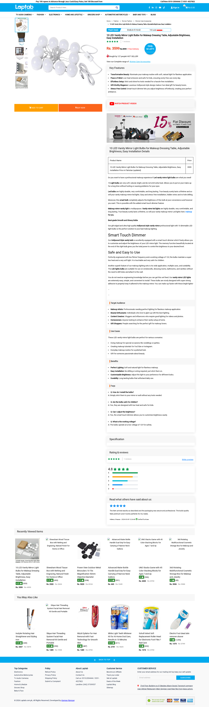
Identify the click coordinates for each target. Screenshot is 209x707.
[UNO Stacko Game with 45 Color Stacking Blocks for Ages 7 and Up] (150, 563)
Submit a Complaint (53, 681)
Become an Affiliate (114, 672)
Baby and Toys (139, 15)
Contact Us (80, 675)
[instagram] (156, 8)
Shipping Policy (51, 678)
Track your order (113, 675)
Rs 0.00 (191, 7)
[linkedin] (153, 8)
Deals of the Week (113, 681)
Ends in (130, 30)
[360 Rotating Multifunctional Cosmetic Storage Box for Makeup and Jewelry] (181, 563)
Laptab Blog (111, 684)
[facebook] (149, 8)
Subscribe (185, 678)
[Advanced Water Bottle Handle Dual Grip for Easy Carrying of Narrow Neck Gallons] (119, 563)
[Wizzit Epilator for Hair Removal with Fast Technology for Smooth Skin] (89, 629)
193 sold (153, 30)
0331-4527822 (189, 1)
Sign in (176, 7)
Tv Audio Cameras (21, 678)
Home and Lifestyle (74, 15)
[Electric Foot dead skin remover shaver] (181, 629)
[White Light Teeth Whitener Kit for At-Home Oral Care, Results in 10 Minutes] (119, 629)
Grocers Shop (94, 15)
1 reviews (126, 41)
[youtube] (160, 8)
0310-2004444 (174, 1)
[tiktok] (164, 8)
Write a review (187, 459)
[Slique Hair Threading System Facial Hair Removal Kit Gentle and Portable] (58, 629)
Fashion (40, 15)
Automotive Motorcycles (116, 15)
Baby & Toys (18, 691)
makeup (188, 212)
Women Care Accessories (140, 62)
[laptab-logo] (24, 8)
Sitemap (110, 688)
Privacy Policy (50, 675)
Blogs (153, 15)
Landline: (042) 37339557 (86, 684)
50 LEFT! (150, 49)
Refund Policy (50, 672)
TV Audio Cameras (24, 15)
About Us (79, 672)
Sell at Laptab (112, 678)
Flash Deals (113, 30)
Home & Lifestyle (20, 684)
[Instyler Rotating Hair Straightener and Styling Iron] (27, 629)
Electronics (54, 15)
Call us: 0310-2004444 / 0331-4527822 (87, 679)
